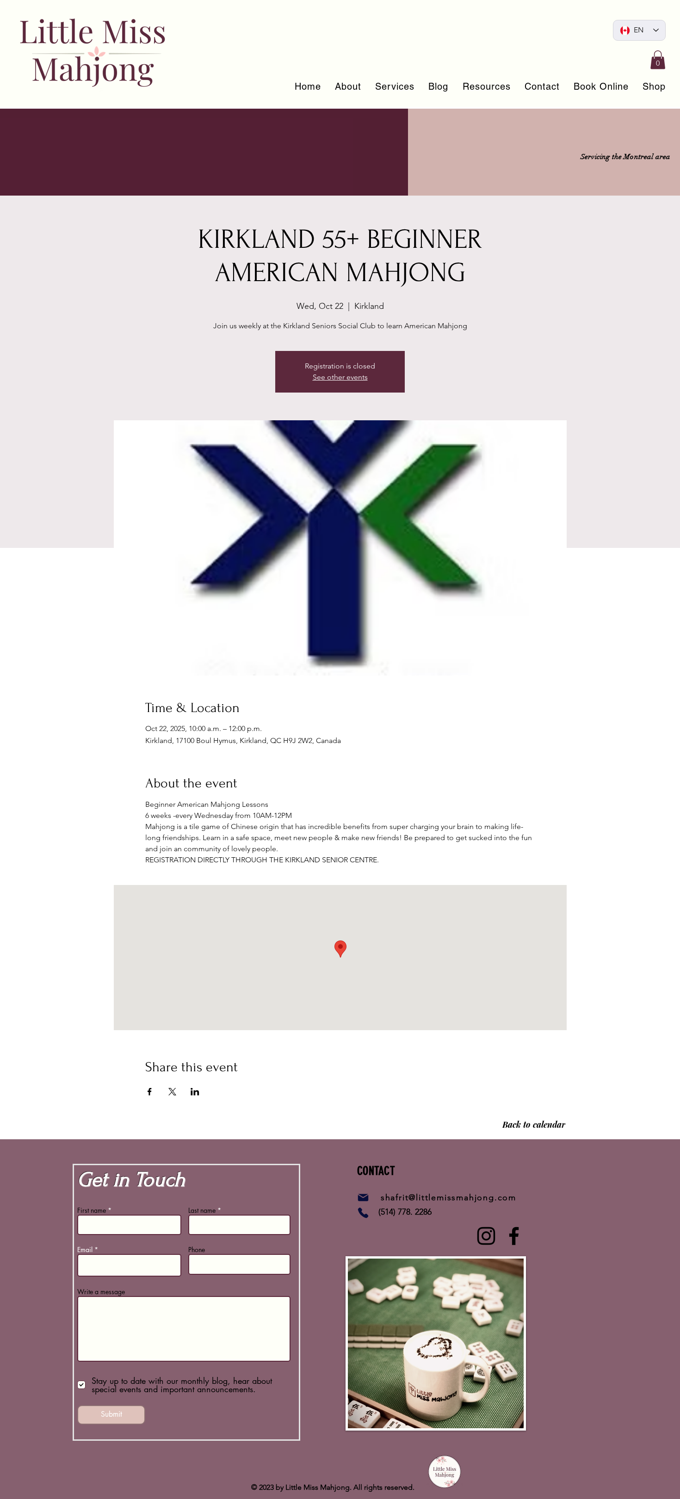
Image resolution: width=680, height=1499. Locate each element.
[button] (658, 59)
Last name (202, 1210)
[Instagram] (486, 1236)
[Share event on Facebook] (149, 1091)
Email (85, 1250)
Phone (196, 1250)
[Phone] (363, 1213)
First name (91, 1210)
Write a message (101, 1292)
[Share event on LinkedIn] (195, 1091)
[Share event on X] (172, 1091)
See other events (340, 377)
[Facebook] (514, 1236)
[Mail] (363, 1198)
